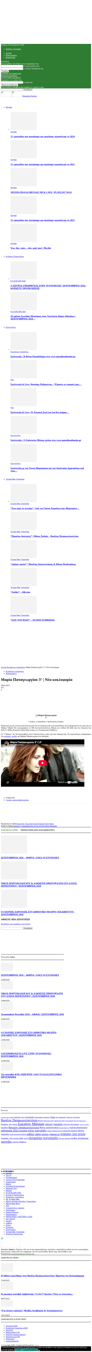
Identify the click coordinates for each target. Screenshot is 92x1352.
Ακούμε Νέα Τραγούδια (15, 1180)
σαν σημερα (10, 1219)
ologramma (38, 1117)
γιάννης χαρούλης (54, 1124)
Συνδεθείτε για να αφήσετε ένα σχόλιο (15, 924)
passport (46, 1117)
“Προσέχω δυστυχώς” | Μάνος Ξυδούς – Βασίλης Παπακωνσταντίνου (44, 536)
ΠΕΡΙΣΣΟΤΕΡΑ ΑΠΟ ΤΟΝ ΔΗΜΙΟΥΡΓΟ (38, 830)
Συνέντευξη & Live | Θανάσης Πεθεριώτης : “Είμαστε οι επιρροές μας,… (46, 384)
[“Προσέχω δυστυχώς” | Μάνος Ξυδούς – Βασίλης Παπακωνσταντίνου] (24, 529)
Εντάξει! (18, 1350)
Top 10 (8, 1175)
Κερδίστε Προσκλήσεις (15, 1195)
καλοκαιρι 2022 (10, 1130)
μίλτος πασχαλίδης (37, 1130)
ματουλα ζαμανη (70, 1130)
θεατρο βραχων (64, 1128)
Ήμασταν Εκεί (11, 1188)
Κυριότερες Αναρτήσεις (20, 352)
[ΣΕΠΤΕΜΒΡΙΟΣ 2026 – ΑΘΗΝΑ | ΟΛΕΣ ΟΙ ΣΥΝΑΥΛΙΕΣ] (14, 853)
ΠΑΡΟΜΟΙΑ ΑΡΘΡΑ (9, 830)
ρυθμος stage (34, 1134)
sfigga (52, 1117)
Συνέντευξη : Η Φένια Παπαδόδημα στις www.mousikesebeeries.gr (43, 356)
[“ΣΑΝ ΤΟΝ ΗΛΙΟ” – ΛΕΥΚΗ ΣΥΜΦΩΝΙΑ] (24, 613)
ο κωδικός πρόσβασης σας (33, 69)
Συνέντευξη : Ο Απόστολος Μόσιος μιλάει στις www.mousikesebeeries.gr (46, 440)
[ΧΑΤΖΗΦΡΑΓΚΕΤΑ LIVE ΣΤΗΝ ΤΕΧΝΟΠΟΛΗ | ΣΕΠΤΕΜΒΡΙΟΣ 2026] (7, 1049)
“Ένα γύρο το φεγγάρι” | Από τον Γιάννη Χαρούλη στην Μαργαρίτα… (45, 508)
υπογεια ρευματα (64, 1138)
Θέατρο (40, 1121)
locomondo (29, 1117)
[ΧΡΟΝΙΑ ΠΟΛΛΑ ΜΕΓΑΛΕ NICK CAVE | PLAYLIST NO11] (24, 185)
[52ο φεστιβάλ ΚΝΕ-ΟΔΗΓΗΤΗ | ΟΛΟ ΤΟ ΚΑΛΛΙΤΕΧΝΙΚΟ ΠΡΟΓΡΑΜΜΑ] (7, 1070)
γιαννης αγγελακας (71, 1124)
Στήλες (8, 1225)
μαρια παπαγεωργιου (54, 1131)
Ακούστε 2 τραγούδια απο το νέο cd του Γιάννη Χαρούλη (35, 826)
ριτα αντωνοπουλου (18, 1134)
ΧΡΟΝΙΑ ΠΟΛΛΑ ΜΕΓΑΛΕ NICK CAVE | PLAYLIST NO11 (41, 192)
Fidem (36, 1345)
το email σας (28, 82)
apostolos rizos (5, 1117)
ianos (23, 1117)
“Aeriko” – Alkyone (20, 592)
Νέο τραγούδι (69, 1121)
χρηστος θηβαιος (19, 1142)
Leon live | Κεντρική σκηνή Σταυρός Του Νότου (35, 824)
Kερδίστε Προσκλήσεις (15, 256)
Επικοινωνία (10, 57)
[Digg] (49, 697)
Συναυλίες (10, 1227)
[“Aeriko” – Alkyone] (24, 585)
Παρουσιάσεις (11, 674)
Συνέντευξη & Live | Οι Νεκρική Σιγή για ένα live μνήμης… (40, 412)
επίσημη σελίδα (10, 736)
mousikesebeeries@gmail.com (22, 1254)
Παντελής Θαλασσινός (80, 1121)
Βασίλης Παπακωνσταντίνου (19, 1120)
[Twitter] (14, 697)
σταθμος (9, 1223)
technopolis (62, 1117)
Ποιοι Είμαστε (11, 55)
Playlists (9, 107)
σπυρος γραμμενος (50, 1134)
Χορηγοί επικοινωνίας (14, 1234)
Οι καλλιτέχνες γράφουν (15, 1208)
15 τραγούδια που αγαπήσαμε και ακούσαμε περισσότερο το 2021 (43, 220)
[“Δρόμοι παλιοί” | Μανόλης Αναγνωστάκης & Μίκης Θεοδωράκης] (24, 557)
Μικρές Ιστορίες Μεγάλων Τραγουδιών (21, 1201)
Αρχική (8, 53)
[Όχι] (39, 1350)
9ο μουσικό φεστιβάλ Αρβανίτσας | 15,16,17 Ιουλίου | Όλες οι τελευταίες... (37, 1294)
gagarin (12, 1117)
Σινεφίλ (9, 1221)
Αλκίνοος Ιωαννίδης (73, 1117)
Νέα (12, 380)
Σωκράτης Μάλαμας (31, 1124)
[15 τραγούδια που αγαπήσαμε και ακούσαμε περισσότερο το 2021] (24, 213)
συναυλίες (36, 1138)
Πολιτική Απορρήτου (9, 76)
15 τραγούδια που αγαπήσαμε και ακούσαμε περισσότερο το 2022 (43, 164)
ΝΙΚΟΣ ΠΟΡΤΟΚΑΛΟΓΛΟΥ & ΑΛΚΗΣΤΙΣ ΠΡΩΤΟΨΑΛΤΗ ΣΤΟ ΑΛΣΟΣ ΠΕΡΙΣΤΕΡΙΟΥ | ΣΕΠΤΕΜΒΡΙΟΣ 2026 (39, 884)
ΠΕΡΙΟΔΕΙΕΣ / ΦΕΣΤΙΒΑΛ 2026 (19, 1217)
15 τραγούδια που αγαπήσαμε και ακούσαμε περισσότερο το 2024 (43, 136)
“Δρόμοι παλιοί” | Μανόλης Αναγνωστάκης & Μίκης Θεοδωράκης (43, 564)
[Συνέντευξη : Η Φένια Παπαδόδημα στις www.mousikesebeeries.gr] (24, 350)
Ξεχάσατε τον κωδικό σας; (11, 73)
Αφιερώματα (11, 1182)
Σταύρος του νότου (9, 1124)
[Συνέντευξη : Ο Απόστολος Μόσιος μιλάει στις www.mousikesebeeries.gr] (24, 433)
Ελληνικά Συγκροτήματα (15, 1186)
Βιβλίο (8, 1184)
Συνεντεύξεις (11, 327)
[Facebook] (5, 697)
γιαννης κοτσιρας (84, 1124)
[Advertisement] (46, 640)
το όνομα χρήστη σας (31, 66)
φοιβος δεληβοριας (80, 1138)
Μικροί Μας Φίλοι (13, 1204)
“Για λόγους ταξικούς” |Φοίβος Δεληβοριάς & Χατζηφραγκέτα (31, 1310)
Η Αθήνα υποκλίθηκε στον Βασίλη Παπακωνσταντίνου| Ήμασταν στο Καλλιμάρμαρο (42, 1275)
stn (57, 1117)
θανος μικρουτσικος (49, 1127)
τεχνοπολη (50, 1138)
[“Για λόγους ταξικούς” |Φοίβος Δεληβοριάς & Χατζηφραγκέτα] (7, 1306)
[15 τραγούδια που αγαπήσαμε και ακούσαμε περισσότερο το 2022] (24, 157)
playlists (14, 132)
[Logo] (6, 96)
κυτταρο (23, 1130)
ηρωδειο (4, 1127)
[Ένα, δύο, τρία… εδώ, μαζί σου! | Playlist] (24, 241)
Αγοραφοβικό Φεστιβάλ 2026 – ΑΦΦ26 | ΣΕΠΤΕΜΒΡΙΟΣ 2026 (32, 1014)
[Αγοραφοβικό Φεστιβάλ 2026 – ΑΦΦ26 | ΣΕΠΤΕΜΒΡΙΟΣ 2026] (7, 1010)
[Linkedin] (40, 697)
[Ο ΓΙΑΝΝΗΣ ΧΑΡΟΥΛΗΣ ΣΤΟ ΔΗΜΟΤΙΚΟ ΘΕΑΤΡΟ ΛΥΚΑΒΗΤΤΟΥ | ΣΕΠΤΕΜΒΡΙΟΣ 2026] (14, 907)
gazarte (17, 1117)
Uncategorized (11, 1178)
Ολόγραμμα (10, 1210)
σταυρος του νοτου (72, 1134)
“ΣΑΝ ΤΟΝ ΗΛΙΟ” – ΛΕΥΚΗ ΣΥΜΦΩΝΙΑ (33, 620)
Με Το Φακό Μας (12, 1199)
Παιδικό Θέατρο (12, 1212)
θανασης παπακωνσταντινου (24, 1127)
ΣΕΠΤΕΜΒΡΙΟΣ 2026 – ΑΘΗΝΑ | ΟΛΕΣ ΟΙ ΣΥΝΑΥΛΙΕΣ (30, 857)
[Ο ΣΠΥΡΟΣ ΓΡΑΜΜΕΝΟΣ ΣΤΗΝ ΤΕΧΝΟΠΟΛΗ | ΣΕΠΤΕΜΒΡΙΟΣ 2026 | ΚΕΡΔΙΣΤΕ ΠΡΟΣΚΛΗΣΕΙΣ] (24, 279)
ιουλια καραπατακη (78, 1127)
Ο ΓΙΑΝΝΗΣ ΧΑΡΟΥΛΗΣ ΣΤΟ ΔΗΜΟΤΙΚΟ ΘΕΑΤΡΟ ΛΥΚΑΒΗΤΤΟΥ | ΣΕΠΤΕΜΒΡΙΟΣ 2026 (28, 1033)
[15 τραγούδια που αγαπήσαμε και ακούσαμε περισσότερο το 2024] (24, 130)
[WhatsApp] (32, 697)
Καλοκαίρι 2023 (59, 1121)
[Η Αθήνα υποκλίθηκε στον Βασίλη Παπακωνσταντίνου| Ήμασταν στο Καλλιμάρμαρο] (7, 1271)
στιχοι (26, 1138)
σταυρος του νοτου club (12, 1138)
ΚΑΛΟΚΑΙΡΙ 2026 (18, 281)
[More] (58, 697)
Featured (9, 1171)
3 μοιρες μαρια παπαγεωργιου (17, 800)
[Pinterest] (23, 697)
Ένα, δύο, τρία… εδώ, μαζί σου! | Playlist (31, 248)
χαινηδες (6, 1141)
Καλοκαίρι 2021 (48, 1121)
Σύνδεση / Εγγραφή (13, 49)
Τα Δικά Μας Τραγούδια (15, 479)
